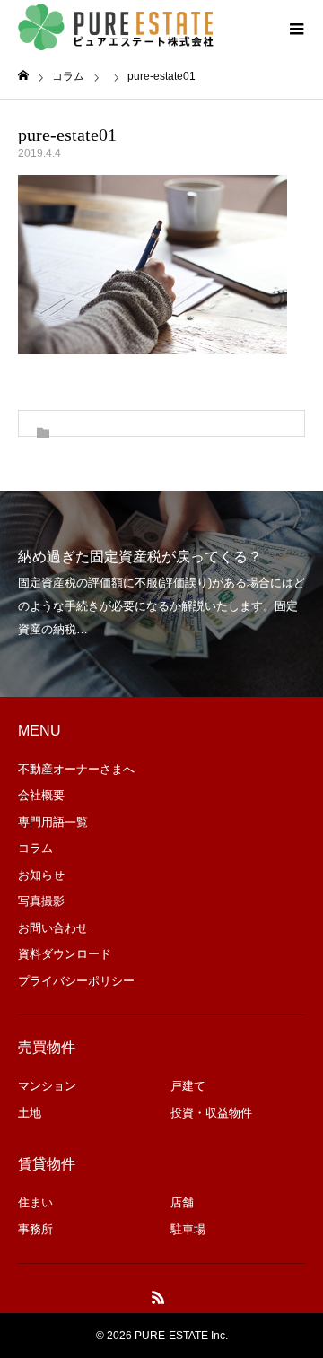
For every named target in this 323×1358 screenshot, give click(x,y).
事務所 (35, 1229)
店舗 (182, 1202)
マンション (47, 1085)
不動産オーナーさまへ (76, 769)
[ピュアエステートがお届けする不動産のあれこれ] (116, 27)
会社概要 (41, 795)
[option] (161, 594)
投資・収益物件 (211, 1112)
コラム (35, 848)
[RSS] (159, 1297)
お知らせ (41, 875)
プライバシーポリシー (76, 981)
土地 (29, 1112)
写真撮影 (41, 901)
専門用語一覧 (53, 822)
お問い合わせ (53, 928)
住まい (35, 1202)
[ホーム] (23, 76)
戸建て (187, 1085)
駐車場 (187, 1229)
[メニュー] (296, 27)
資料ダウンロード (64, 954)
